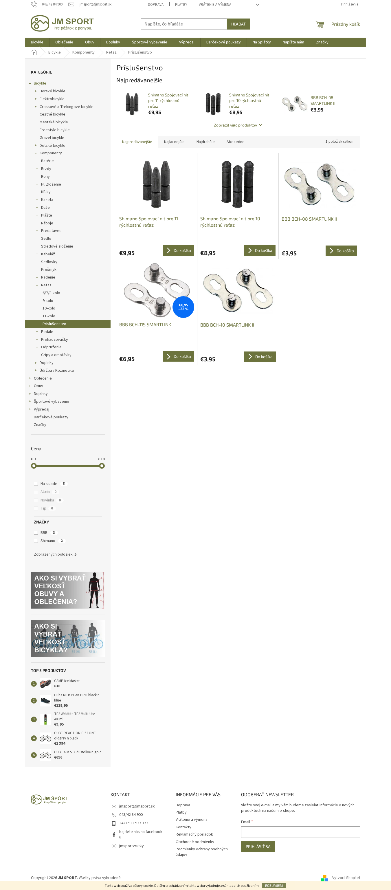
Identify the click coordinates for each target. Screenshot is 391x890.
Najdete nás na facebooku (140, 834)
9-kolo (48, 301)
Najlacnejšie (174, 142)
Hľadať (238, 23)
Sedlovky (49, 262)
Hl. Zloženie (51, 184)
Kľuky (46, 192)
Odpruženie (51, 347)
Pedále (47, 332)
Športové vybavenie (51, 401)
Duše (45, 207)
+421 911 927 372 (133, 823)
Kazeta (47, 200)
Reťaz (46, 285)
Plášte (46, 215)
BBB (48, 533)
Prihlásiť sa (258, 846)
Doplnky (47, 363)
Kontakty (183, 827)
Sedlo (46, 238)
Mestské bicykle (54, 122)
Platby (181, 4)
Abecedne (236, 142)
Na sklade (53, 484)
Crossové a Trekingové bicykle (66, 107)
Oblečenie (43, 378)
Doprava (156, 4)
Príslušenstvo (54, 324)
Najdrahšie (206, 142)
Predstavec (51, 231)
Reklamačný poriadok (194, 834)
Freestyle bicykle (55, 130)
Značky (40, 425)
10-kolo (49, 308)
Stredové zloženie (57, 246)
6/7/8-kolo (51, 293)
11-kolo (49, 316)
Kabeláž (48, 254)
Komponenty (51, 153)
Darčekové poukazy (51, 417)
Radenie (48, 277)
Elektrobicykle (52, 99)
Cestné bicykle (52, 114)
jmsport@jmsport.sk (137, 806)
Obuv (38, 386)
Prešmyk (48, 269)
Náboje (47, 223)
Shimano (52, 541)
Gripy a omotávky (56, 355)
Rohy (45, 177)
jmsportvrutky (131, 846)
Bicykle (40, 83)
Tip (47, 508)
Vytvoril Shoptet (346, 878)
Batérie (47, 161)
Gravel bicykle (52, 138)
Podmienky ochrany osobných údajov (202, 852)
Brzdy (46, 169)
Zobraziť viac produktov (235, 124)
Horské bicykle (52, 91)
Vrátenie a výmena (215, 4)
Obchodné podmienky (195, 842)
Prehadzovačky (54, 340)
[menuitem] (37, 42)
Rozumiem (274, 885)
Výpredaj (41, 409)
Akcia (48, 492)
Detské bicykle (52, 146)
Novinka (51, 500)
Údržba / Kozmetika (57, 370)
